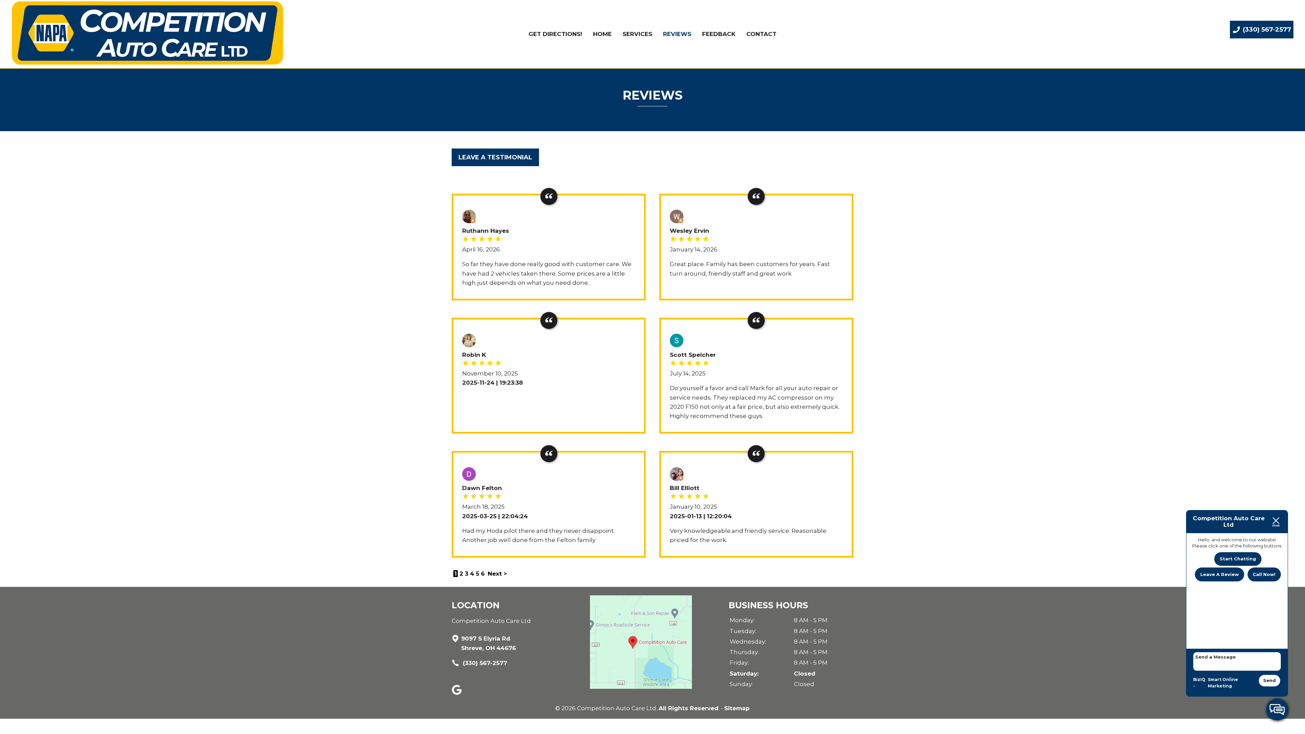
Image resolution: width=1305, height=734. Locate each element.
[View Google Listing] (458, 692)
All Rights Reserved (688, 708)
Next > (497, 573)
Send (1269, 680)
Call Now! (1264, 574)
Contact (761, 34)
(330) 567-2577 (484, 663)
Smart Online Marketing (1223, 683)
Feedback (718, 34)
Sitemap (737, 708)
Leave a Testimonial (495, 157)
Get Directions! (555, 34)
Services (637, 34)
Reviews (677, 34)
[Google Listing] (641, 686)
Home (602, 34)
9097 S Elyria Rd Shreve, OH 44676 (488, 643)
